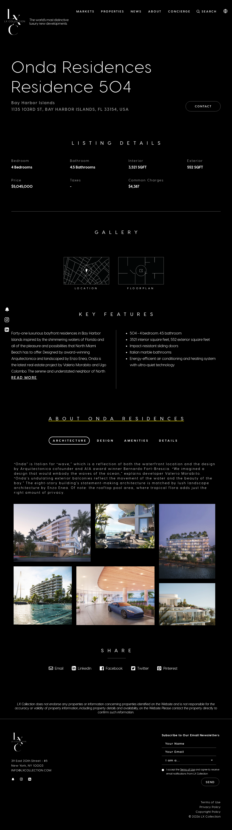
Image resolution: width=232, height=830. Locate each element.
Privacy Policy (210, 806)
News (136, 11)
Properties (112, 11)
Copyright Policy (208, 811)
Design (105, 440)
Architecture (70, 440)
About (155, 11)
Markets (85, 11)
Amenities (136, 440)
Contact (203, 106)
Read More (24, 377)
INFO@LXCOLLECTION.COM (31, 770)
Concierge (179, 11)
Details (168, 440)
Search (209, 11)
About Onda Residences (117, 418)
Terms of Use (187, 769)
